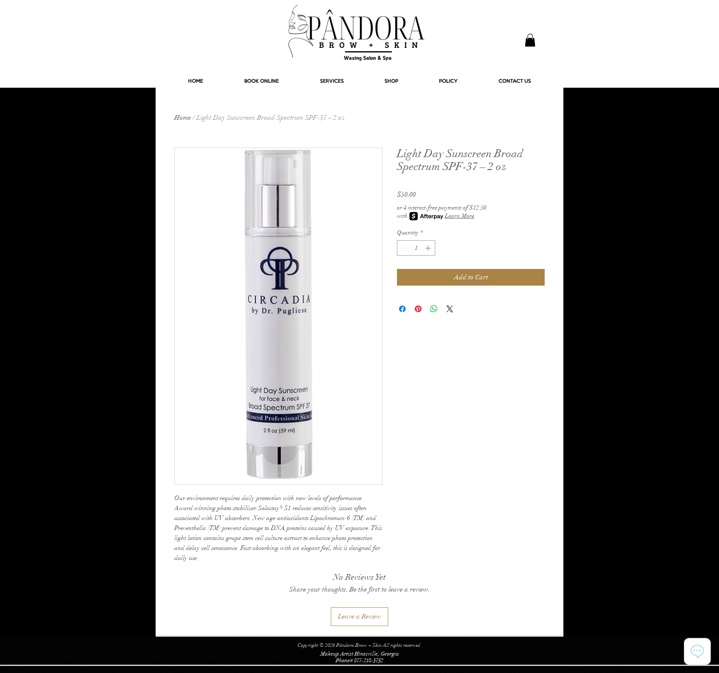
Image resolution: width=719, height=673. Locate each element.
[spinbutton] (416, 248)
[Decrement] (403, 248)
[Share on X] (450, 309)
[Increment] (429, 248)
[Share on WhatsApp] (434, 309)
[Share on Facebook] (402, 309)
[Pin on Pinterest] (418, 309)
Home (182, 117)
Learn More (459, 215)
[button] (530, 40)
